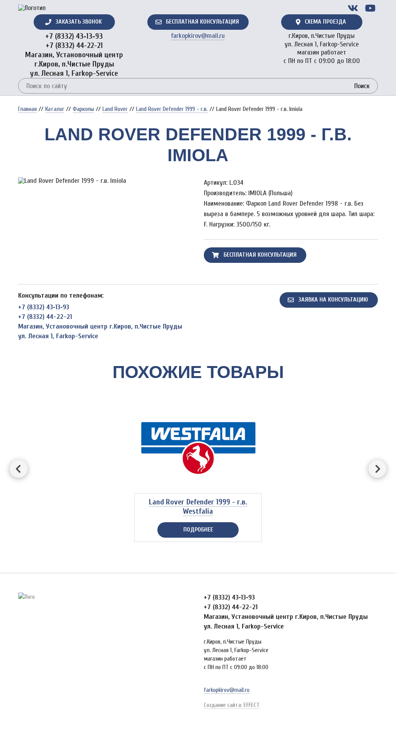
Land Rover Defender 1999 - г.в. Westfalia (198, 506)
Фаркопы (83, 109)
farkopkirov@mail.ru (198, 36)
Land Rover (115, 109)
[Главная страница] (32, 8)
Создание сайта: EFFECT (231, 705)
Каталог (54, 109)
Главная (27, 109)
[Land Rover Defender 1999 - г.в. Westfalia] (198, 444)
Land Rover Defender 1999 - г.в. (172, 109)
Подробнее (198, 529)
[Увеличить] (105, 180)
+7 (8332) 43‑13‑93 (74, 36)
